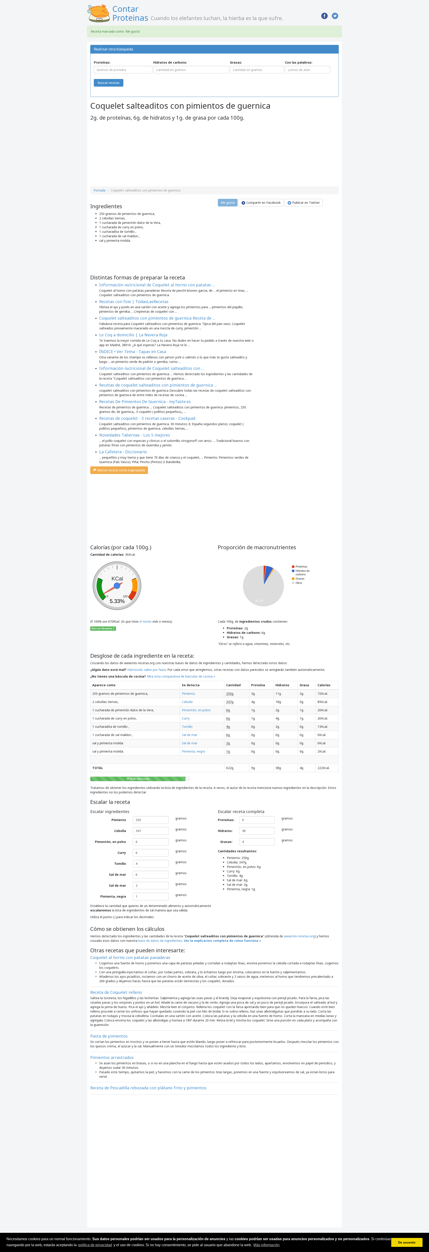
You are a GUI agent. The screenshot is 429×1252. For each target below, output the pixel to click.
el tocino (145, 621)
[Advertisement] (127, 154)
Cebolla (187, 702)
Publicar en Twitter (305, 202)
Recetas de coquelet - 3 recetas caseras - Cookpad (147, 418)
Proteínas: (102, 62)
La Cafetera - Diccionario (123, 451)
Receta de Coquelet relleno (116, 992)
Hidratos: (225, 831)
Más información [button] (266, 1245)
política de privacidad (95, 1245)
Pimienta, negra (193, 751)
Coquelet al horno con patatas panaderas (130, 957)
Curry (185, 718)
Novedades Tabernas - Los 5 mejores (134, 435)
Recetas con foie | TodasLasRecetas (133, 301)
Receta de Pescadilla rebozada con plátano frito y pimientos (148, 1087)
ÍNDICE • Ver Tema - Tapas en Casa (132, 351)
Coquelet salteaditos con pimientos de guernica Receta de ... (157, 318)
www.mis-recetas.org (299, 936)
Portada (99, 190)
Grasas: (236, 62)
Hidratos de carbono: (170, 62)
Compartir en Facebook (263, 202)
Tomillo (187, 726)
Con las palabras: (298, 62)
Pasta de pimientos (109, 1036)
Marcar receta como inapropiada (120, 470)
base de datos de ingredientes (160, 940)
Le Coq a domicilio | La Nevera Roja (133, 334)
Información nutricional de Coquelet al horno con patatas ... (157, 284)
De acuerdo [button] (407, 1242)
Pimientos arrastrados (112, 1057)
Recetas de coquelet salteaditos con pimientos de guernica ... (158, 385)
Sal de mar (189, 735)
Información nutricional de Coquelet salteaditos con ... (151, 368)
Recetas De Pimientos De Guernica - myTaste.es (145, 401)
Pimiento (188, 693)
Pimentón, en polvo (196, 710)
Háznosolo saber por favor (146, 670)
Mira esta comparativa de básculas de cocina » (181, 676)
